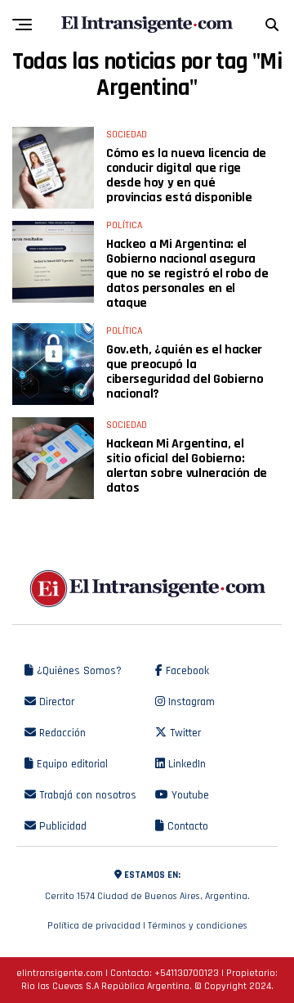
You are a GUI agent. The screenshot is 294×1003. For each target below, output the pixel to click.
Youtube (188, 795)
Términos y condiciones (197, 926)
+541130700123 (186, 973)
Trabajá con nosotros (86, 795)
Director (55, 702)
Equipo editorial (70, 764)
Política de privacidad (93, 926)
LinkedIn (185, 764)
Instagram (190, 702)
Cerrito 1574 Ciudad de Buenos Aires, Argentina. (147, 885)
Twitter (184, 733)
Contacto (186, 826)
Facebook (186, 670)
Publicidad (61, 826)
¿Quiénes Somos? (77, 670)
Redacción (61, 733)
